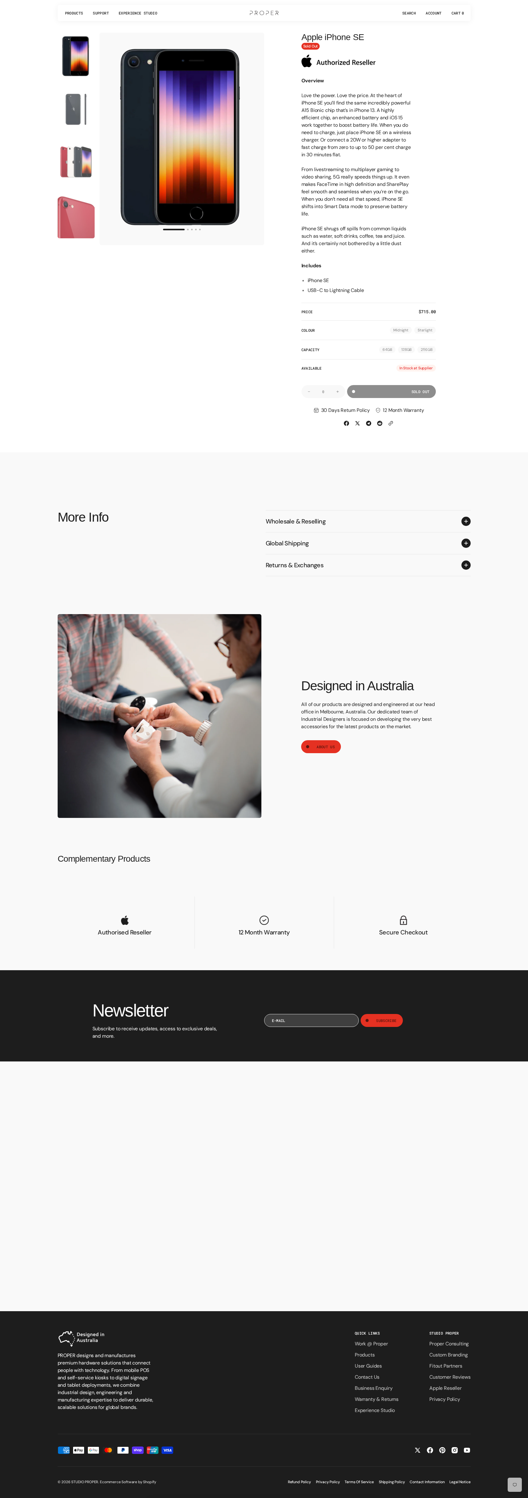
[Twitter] (357, 423)
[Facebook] (346, 423)
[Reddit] (380, 423)
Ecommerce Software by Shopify (128, 1482)
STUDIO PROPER (84, 1482)
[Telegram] (369, 423)
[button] (409, 13)
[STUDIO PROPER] (264, 13)
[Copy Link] (391, 423)
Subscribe (386, 1020)
